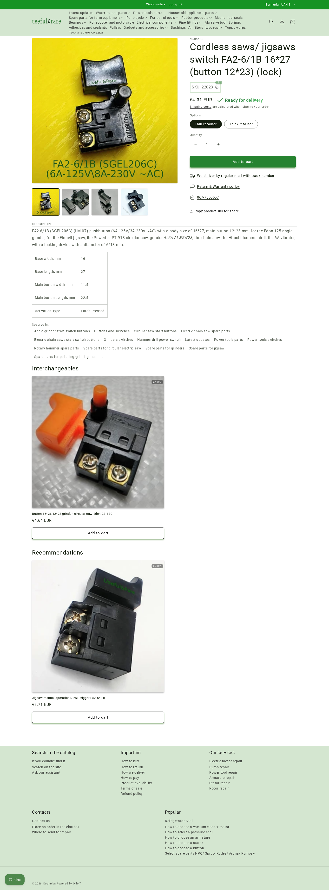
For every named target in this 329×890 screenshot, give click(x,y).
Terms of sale (131, 788)
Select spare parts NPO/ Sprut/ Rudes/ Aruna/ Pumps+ (210, 853)
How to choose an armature (187, 837)
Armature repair (222, 778)
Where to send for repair (51, 832)
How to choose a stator (184, 842)
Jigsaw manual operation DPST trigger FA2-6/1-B (68, 698)
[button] (113, 12)
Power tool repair (223, 772)
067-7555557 (208, 197)
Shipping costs (200, 106)
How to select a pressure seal (188, 832)
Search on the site (46, 767)
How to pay (130, 778)
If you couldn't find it (48, 761)
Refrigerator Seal (178, 821)
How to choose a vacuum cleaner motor (197, 827)
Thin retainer (206, 124)
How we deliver (133, 772)
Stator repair (219, 783)
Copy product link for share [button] (217, 211)
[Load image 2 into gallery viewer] (75, 202)
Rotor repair (219, 788)
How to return (132, 767)
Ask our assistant (46, 772)
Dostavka (49, 883)
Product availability (136, 783)
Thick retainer (241, 124)
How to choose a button (184, 848)
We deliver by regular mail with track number (235, 176)
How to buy (130, 761)
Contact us (41, 821)
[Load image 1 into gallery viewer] (45, 202)
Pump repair (219, 767)
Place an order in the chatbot (55, 827)
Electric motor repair (226, 761)
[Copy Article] (217, 87)
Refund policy (132, 794)
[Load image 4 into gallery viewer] (134, 202)
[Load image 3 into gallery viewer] (104, 202)
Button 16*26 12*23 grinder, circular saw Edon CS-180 (72, 513)
